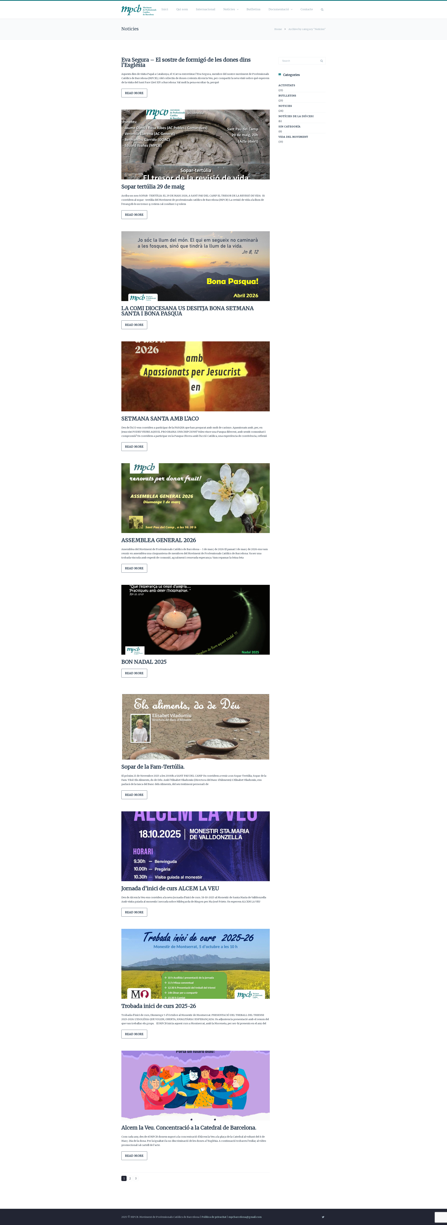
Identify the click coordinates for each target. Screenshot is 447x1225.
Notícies (229, 9)
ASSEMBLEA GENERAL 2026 (158, 540)
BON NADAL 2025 (144, 661)
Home (278, 29)
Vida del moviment (293, 136)
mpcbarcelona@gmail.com (245, 1217)
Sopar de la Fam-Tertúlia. (153, 766)
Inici (165, 9)
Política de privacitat (213, 1217)
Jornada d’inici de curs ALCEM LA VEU (170, 888)
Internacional (205, 9)
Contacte (307, 9)
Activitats (287, 85)
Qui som (182, 9)
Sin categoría (290, 126)
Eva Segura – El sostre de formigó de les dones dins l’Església (186, 62)
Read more (134, 93)
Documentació (279, 9)
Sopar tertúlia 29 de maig (152, 186)
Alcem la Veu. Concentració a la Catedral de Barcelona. (188, 1127)
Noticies (285, 106)
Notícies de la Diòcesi (296, 116)
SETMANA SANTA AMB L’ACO (160, 418)
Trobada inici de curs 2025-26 (158, 1006)
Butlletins (254, 9)
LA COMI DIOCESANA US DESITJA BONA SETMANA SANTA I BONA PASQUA (187, 311)
